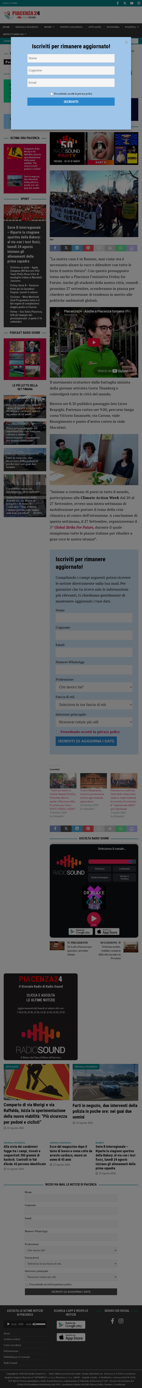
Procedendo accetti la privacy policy (73, 93)
